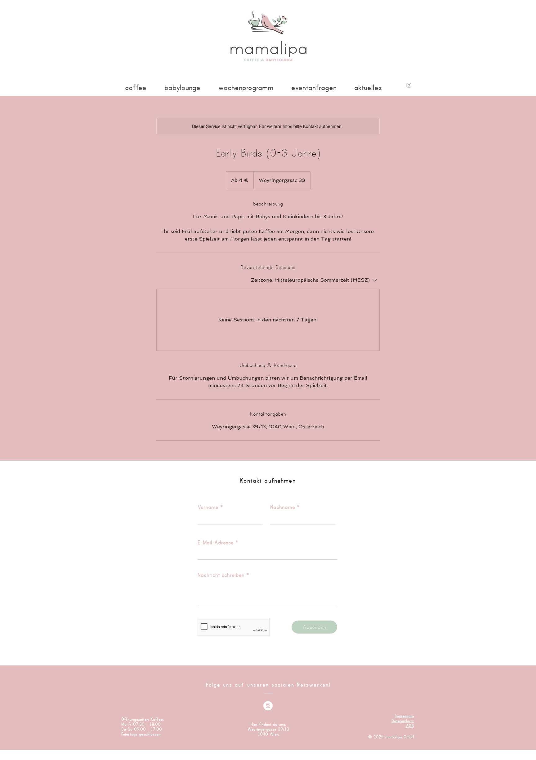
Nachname (282, 507)
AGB (410, 725)
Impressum (404, 715)
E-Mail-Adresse (216, 542)
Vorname (208, 507)
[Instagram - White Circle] (268, 705)
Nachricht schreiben (221, 575)
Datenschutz (402, 720)
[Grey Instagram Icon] (409, 85)
